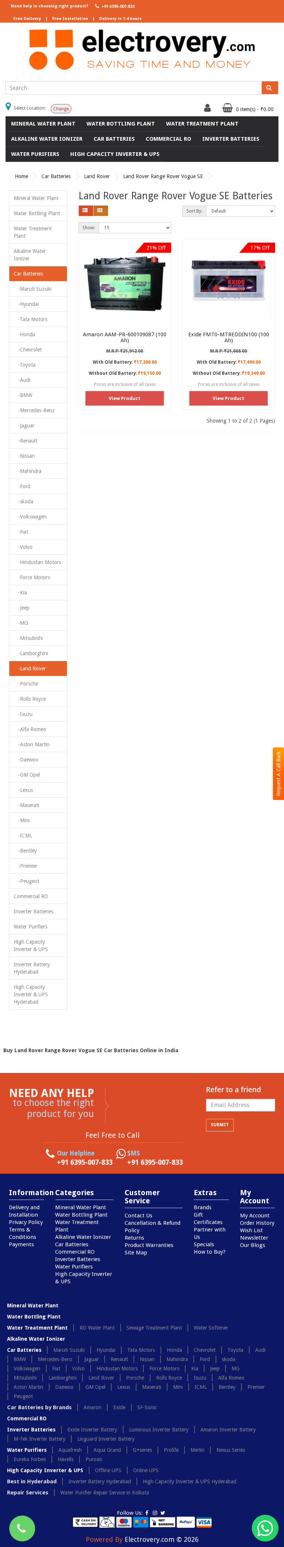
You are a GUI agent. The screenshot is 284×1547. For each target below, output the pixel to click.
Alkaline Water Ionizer (46, 139)
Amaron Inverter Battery (228, 1430)
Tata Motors (141, 1350)
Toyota (235, 1350)
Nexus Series (230, 1450)
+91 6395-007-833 (117, 6)
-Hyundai (26, 304)
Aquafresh (70, 1450)
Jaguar (91, 1359)
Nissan (147, 1359)
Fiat (56, 1368)
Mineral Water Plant (43, 123)
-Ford (22, 486)
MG (235, 1368)
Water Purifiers (35, 154)
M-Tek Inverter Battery (39, 1439)
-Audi (22, 380)
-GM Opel (27, 775)
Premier (256, 1387)
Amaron (92, 1407)
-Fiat (21, 532)
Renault (119, 1359)
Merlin (197, 1450)
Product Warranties (149, 1245)
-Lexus (23, 790)
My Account (255, 1215)
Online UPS (146, 1470)
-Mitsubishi (28, 638)
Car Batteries (114, 139)
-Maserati (26, 805)
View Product (125, 398)
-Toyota (25, 365)
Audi (260, 1350)
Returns (134, 1237)
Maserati (151, 1387)
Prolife (171, 1450)
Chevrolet (205, 1350)
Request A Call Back (278, 773)
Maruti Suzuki (69, 1350)
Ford (205, 1359)
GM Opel (95, 1387)
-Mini (22, 820)
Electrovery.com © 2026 (162, 1539)
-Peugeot (26, 881)
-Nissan (24, 456)
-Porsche (26, 684)
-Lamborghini (31, 653)
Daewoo (64, 1387)
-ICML (23, 835)
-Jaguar (24, 426)
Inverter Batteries (230, 139)
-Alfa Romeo (30, 729)
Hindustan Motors (117, 1368)
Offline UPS (108, 1470)
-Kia (20, 593)
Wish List (251, 1230)
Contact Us (138, 1215)
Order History (257, 1223)
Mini (178, 1387)
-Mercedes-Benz (34, 410)
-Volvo (23, 547)
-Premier (25, 866)
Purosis (93, 1459)
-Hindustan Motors (37, 562)
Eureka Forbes (30, 1459)
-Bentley (25, 851)
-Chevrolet (28, 350)
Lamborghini (62, 1378)
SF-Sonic (147, 1407)
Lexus (123, 1387)
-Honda (24, 334)
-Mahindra (27, 471)
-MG (21, 623)
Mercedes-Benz (55, 1359)
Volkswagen (27, 1368)
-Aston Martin (32, 744)
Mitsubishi (25, 1378)
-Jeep (22, 608)
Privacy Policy (26, 1222)
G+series (142, 1450)
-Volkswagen (30, 517)
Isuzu (200, 1378)
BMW (20, 1359)
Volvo (78, 1368)
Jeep (215, 1368)
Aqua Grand (107, 1450)
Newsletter (254, 1237)
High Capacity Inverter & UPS (114, 154)
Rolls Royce (169, 1378)
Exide (119, 1407)
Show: (88, 227)
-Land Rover (30, 668)
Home (21, 176)
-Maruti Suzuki (32, 289)
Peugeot (23, 1396)
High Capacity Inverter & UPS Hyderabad (31, 994)
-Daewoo (26, 760)
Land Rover (97, 176)
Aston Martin (28, 1387)
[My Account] (208, 109)
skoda (228, 1359)
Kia (194, 1368)
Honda (174, 1350)
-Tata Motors (30, 319)
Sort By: (194, 211)
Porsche (135, 1378)
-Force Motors (32, 577)
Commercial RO (168, 139)
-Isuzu (23, 714)
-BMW (23, 395)
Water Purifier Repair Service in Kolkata (104, 1493)
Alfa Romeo (231, 1378)
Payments (21, 1244)
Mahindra (177, 1359)
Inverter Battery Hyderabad (32, 968)
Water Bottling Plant (121, 123)
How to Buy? (210, 1251)
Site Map (136, 1252)
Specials (204, 1244)
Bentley (227, 1387)
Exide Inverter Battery (92, 1430)
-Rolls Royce (30, 699)
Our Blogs (252, 1245)
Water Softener (211, 1328)
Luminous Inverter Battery (159, 1430)
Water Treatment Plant (202, 123)
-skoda (23, 501)
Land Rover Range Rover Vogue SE (163, 176)
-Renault (25, 441)
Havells (66, 1459)
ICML (201, 1387)
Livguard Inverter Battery (106, 1439)
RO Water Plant (97, 1328)
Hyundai (106, 1350)
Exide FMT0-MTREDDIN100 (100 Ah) (228, 337)
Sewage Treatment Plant (154, 1328)
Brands (203, 1207)
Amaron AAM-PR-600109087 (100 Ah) (124, 337)
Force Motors (164, 1368)
